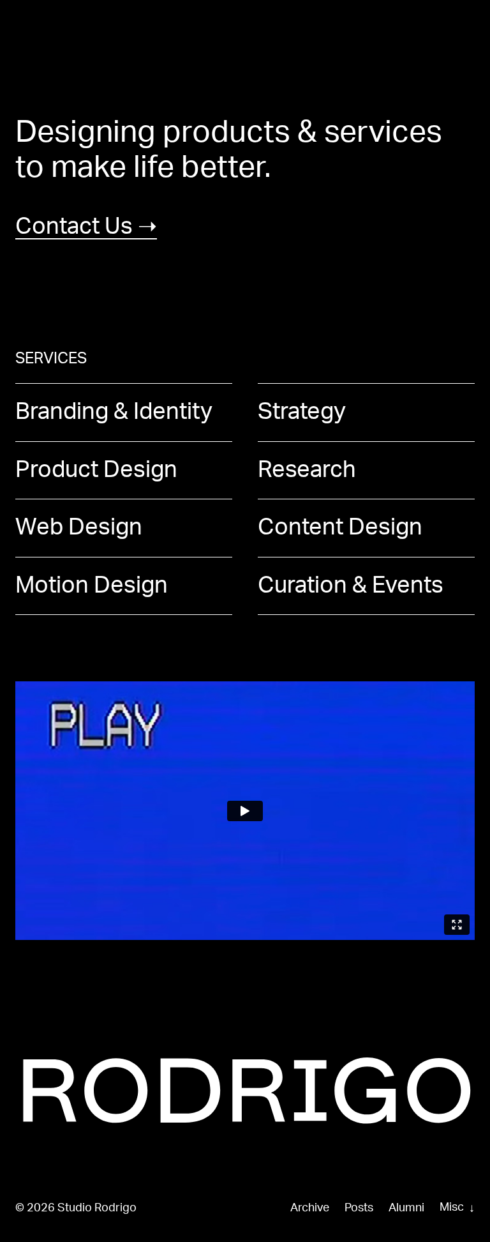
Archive (309, 1208)
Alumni (406, 1208)
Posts (359, 1208)
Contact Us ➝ (86, 226)
